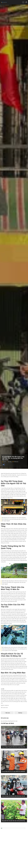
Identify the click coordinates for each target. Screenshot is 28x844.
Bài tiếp (20, 712)
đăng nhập (7, 721)
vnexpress (6, 705)
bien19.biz (5, 707)
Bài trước (8, 712)
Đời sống (9, 461)
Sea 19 (4, 461)
